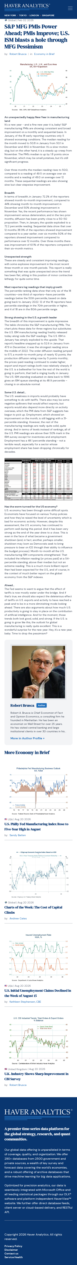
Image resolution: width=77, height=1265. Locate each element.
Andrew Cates (18, 918)
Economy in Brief (44, 54)
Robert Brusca (18, 54)
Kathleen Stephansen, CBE (25, 1001)
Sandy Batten (18, 835)
